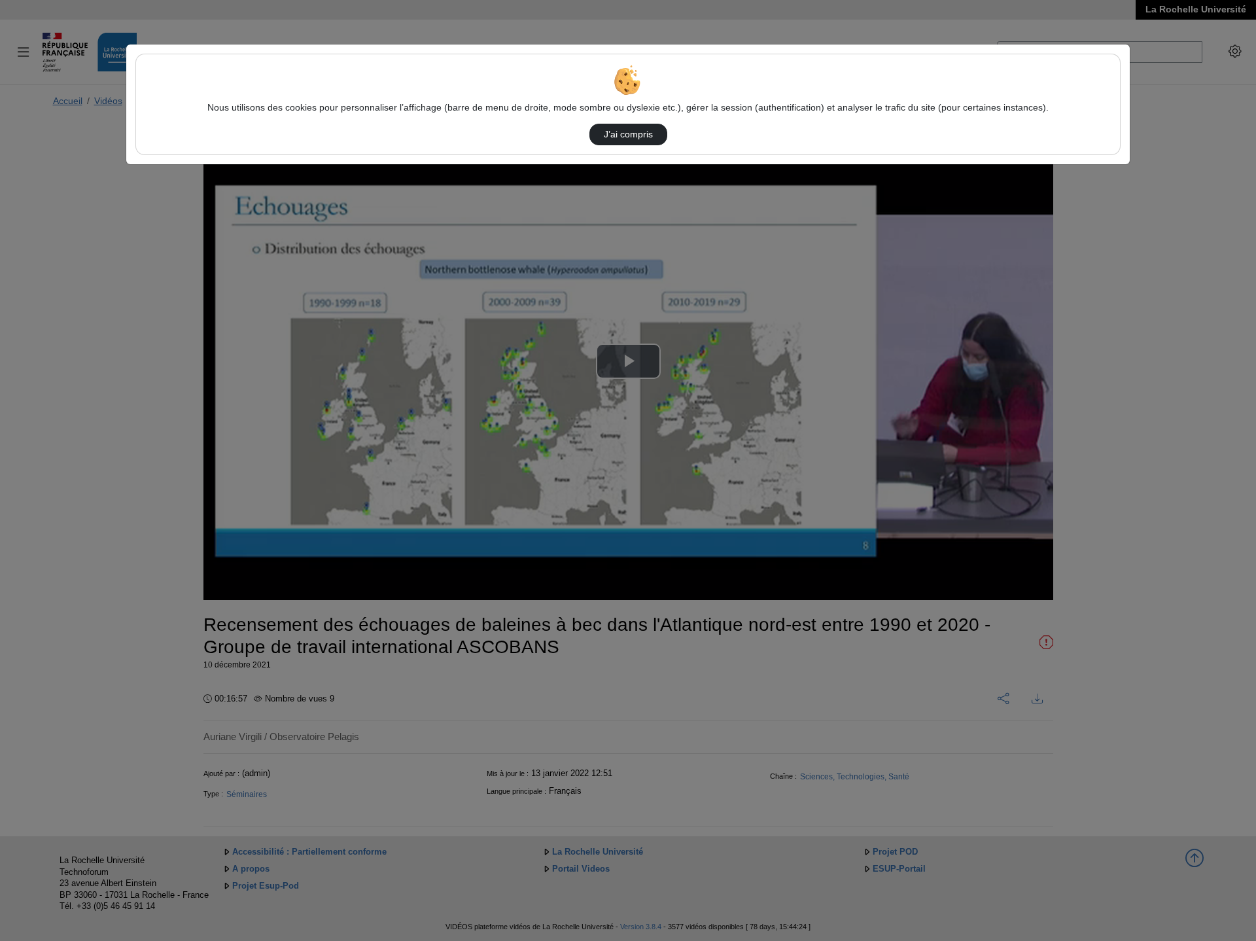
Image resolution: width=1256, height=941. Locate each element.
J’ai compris (628, 134)
